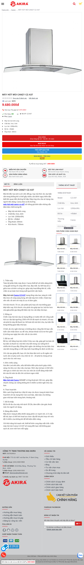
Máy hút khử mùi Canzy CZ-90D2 (75, 268)
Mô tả (6, 184)
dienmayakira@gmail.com (19, 473)
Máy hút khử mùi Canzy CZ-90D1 (75, 248)
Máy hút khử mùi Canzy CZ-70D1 (62, 248)
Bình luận (18, 184)
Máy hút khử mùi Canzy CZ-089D (62, 346)
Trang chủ (5, 10)
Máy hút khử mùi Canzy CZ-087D (62, 327)
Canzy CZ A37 (19, 295)
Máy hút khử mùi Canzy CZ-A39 (62, 307)
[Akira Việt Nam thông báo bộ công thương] (11, 547)
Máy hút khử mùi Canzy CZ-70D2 (62, 268)
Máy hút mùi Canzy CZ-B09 (75, 288)
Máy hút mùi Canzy (11, 380)
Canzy (13, 10)
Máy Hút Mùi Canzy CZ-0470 (75, 327)
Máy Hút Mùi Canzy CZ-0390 (75, 307)
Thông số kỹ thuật (67, 185)
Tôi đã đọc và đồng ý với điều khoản (59, 528)
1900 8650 (51, 164)
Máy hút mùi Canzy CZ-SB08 (62, 288)
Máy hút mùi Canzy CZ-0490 (75, 346)
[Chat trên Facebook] (3, 549)
